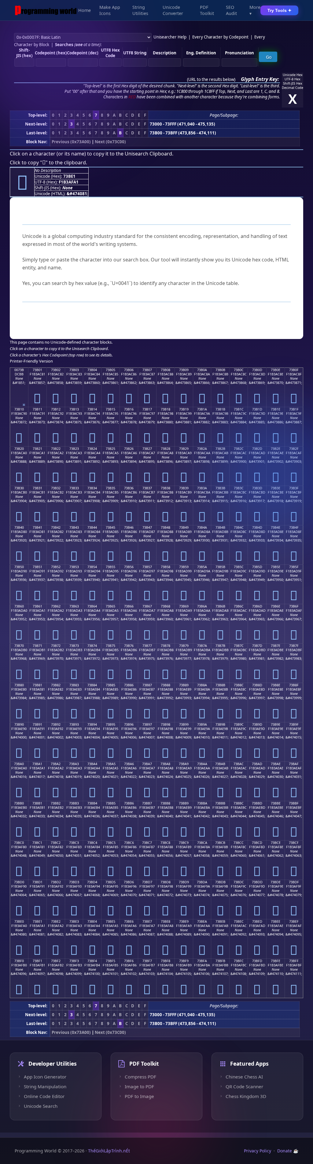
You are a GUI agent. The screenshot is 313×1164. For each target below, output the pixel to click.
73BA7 (147, 764)
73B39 (184, 488)
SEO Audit (231, 10)
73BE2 (56, 921)
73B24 (92, 449)
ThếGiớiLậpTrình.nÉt (109, 1151)
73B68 (165, 606)
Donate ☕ (287, 1151)
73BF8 (165, 961)
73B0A (202, 370)
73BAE (276, 764)
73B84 (92, 685)
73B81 (37, 685)
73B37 (147, 488)
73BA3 (74, 764)
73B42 (56, 527)
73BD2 (56, 882)
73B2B (220, 449)
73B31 (37, 488)
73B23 (74, 449)
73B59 (184, 567)
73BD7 (147, 882)
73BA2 (56, 764)
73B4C (239, 527)
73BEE (275, 921)
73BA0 (19, 764)
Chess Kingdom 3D (246, 1096)
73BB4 (92, 803)
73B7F (294, 646)
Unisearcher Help (169, 37)
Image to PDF (139, 1086)
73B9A (202, 724)
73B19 (184, 409)
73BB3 (74, 803)
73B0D (257, 370)
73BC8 (165, 843)
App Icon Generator (45, 1077)
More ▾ (254, 10)
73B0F (294, 370)
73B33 (74, 488)
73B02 (56, 370)
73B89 (184, 685)
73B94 (92, 724)
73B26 (129, 449)
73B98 (165, 724)
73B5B (220, 567)
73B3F (294, 488)
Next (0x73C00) (110, 141)
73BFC (239, 961)
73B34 (92, 488)
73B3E (275, 488)
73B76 (129, 646)
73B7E (275, 646)
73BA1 (37, 764)
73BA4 (92, 764)
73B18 (165, 409)
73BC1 (37, 843)
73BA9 (184, 764)
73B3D (257, 488)
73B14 (92, 409)
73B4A (202, 527)
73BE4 (92, 921)
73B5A (202, 567)
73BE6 (129, 921)
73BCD (257, 843)
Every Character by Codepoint (220, 37)
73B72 (56, 646)
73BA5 (111, 764)
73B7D (257, 646)
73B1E (275, 409)
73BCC (239, 843)
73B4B (220, 527)
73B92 (56, 724)
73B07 (147, 370)
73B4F (294, 527)
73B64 (92, 606)
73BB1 (37, 803)
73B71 (37, 646)
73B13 (74, 409)
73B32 (56, 488)
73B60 (19, 606)
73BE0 (19, 921)
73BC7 (147, 843)
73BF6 (129, 961)
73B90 (19, 724)
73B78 (165, 646)
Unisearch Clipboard (148, 153)
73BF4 (92, 961)
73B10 (19, 409)
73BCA (202, 843)
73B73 (74, 646)
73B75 (110, 646)
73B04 (92, 370)
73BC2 (56, 843)
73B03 (74, 370)
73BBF (294, 803)
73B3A (202, 488)
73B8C (239, 685)
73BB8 (165, 803)
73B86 (129, 685)
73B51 (37, 567)
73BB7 (147, 803)
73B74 (92, 646)
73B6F (294, 606)
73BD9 (184, 882)
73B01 (37, 370)
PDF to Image (139, 1096)
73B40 (19, 527)
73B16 (129, 409)
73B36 (129, 488)
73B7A (202, 646)
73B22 (56, 449)
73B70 (19, 646)
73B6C (239, 606)
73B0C (239, 370)
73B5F (294, 567)
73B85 (110, 685)
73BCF (294, 843)
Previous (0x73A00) (71, 141)
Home (84, 10)
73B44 (92, 527)
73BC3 (74, 843)
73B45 (110, 527)
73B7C (239, 646)
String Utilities (140, 10)
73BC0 (19, 843)
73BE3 (74, 921)
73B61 (37, 606)
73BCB (220, 843)
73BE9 (184, 921)
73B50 (19, 567)
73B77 (147, 646)
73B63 (74, 606)
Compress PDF (140, 1077)
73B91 (37, 724)
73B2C (239, 449)
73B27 (147, 449)
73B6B (220, 606)
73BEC (239, 921)
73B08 (165, 370)
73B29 (184, 449)
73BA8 (165, 764)
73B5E (275, 567)
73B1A (202, 409)
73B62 (56, 606)
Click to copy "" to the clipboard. (48, 162)
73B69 (184, 606)
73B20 (19, 449)
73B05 (110, 370)
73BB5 (111, 803)
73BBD (257, 803)
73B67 (147, 606)
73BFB (220, 961)
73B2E (275, 449)
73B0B (220, 370)
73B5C (239, 567)
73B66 (129, 606)
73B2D (257, 449)
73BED (257, 921)
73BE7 (147, 921)
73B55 (110, 567)
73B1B (220, 409)
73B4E (275, 527)
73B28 (165, 449)
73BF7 (147, 961)
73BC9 (184, 843)
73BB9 (184, 803)
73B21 (37, 449)
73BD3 (74, 882)
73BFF (294, 961)
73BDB (220, 882)
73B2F (294, 449)
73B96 (129, 724)
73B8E (275, 685)
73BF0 (19, 961)
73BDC (239, 882)
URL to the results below (211, 79)
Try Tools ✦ (279, 10)
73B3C (239, 488)
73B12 (56, 409)
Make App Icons (109, 10)
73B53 (74, 567)
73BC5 (111, 843)
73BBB (220, 803)
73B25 (110, 449)
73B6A (202, 606)
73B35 (110, 488)
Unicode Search (40, 1106)
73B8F (294, 685)
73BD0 (19, 882)
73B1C (239, 409)
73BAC (239, 764)
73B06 (129, 370)
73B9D (257, 724)
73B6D (257, 606)
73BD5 (110, 882)
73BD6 (129, 882)
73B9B (220, 724)
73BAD (257, 764)
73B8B (220, 685)
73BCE (276, 843)
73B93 (74, 724)
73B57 (147, 567)
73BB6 (129, 803)
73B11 (37, 409)
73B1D (257, 409)
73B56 (129, 567)
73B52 (56, 567)
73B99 (184, 724)
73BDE (276, 882)
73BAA (202, 764)
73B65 (110, 606)
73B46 (129, 527)
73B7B (220, 646)
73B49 (184, 527)
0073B (19, 370)
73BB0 (19, 803)
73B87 (147, 685)
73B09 (184, 370)
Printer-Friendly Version (31, 361)
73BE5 (110, 921)
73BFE (275, 961)
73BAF (294, 764)
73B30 (19, 488)
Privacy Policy (257, 1151)
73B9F (294, 724)
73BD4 (92, 882)
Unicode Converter (173, 10)
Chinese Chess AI (244, 1077)
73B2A (202, 449)
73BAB (220, 764)
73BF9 (184, 961)
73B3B (220, 488)
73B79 (184, 646)
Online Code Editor (44, 1096)
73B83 (74, 685)
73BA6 (129, 764)
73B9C (239, 724)
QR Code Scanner (244, 1086)
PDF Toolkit (207, 10)
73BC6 (129, 843)
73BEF (294, 921)
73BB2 (56, 803)
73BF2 (56, 961)
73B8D (257, 685)
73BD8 (165, 882)
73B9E (275, 724)
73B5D (257, 567)
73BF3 (74, 961)
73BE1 (37, 921)
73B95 (110, 724)
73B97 (147, 724)
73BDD (257, 882)
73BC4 (92, 843)
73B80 (19, 685)
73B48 (165, 527)
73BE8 (165, 921)
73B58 (165, 567)
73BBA (202, 803)
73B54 (92, 567)
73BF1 (37, 961)
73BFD (257, 961)
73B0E (275, 370)
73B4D (257, 527)
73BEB (220, 921)
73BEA (202, 921)
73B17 (147, 409)
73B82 (56, 685)
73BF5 (110, 961)
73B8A (202, 685)
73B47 (147, 527)
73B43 (74, 527)
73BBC (239, 803)
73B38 (165, 488)
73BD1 (37, 882)
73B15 (110, 409)
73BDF (294, 882)
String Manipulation (45, 1086)
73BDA (202, 882)
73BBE (276, 803)
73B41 (37, 527)
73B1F (294, 409)
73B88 (165, 685)
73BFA (202, 961)
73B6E (275, 606)
